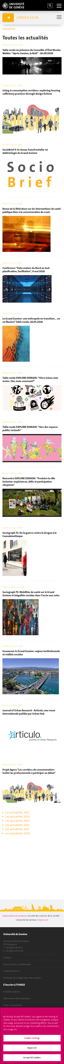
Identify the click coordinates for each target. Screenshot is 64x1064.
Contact (7, 957)
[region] (32, 1035)
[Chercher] (50, 5)
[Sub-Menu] (59, 17)
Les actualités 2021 (17, 829)
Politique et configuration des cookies (22, 977)
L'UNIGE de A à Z (11, 971)
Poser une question (12, 1005)
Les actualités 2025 (17, 812)
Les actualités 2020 (17, 833)
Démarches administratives (17, 998)
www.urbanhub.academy (15, 915)
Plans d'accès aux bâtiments (17, 964)
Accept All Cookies (32, 1057)
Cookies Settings (32, 1038)
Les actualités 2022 (17, 825)
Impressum (43, 919)
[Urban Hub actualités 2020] (2, 839)
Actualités (8, 29)
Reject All (32, 1047)
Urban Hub (27, 17)
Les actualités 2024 (17, 816)
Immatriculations (12, 991)
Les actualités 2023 (17, 821)
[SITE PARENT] (8, 17)
